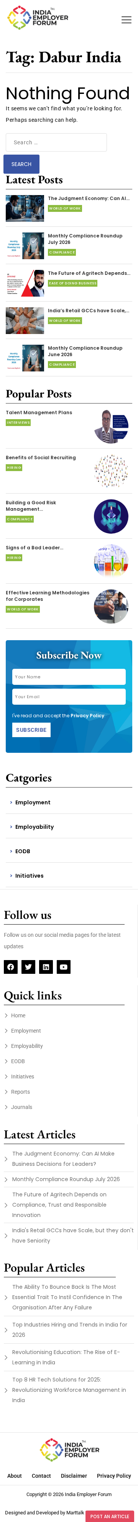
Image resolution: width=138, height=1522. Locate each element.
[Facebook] (11, 967)
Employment (33, 802)
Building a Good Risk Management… (31, 505)
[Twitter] (28, 967)
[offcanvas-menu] (126, 20)
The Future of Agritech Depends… (89, 273)
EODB (22, 851)
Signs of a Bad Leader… (34, 547)
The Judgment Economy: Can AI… (89, 198)
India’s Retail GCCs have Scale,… (88, 310)
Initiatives (29, 876)
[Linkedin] (46, 967)
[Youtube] (64, 967)
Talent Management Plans (39, 412)
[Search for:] (56, 142)
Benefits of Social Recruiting (41, 457)
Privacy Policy (87, 715)
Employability (34, 827)
